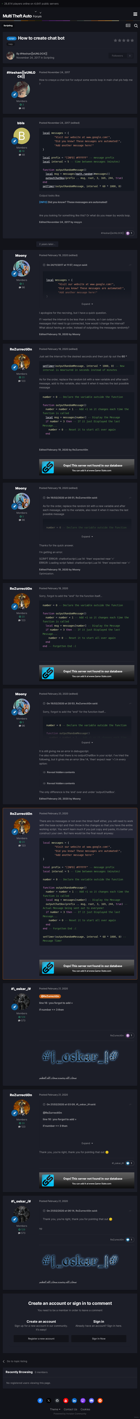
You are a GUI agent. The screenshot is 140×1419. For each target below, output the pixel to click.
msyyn (77, 264)
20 (23, 377)
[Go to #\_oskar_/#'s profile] (21, 1001)
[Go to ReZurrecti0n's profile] (21, 362)
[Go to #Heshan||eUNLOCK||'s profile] (10, 56)
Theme (54, 1409)
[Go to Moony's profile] (21, 268)
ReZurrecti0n (21, 349)
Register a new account (41, 1338)
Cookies (85, 1409)
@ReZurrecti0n (50, 996)
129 (22, 1016)
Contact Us (70, 1409)
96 (23, 287)
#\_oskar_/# (21, 989)
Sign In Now (99, 1338)
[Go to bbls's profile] (21, 136)
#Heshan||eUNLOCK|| (33, 53)
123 (23, 380)
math (79, 173)
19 (22, 151)
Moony (21, 255)
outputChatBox (55, 178)
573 (22, 1020)
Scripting (49, 57)
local (46, 133)
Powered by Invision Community (70, 1413)
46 (23, 108)
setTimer (48, 186)
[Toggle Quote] (44, 264)
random (87, 173)
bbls (21, 123)
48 (23, 154)
